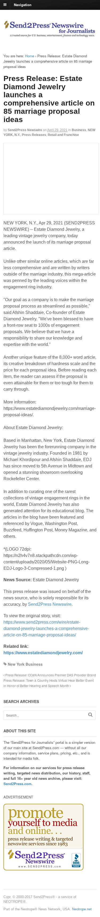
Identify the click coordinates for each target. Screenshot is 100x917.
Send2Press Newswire (25, 130)
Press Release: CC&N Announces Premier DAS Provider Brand (50, 675)
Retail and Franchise (63, 135)
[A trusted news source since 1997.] (50, 34)
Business (79, 130)
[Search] (90, 714)
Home (29, 55)
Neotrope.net (82, 909)
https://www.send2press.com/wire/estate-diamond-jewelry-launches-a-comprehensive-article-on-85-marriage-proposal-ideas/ (46, 628)
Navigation (22, 4)
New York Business (25, 664)
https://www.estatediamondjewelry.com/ (43, 653)
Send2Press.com (17, 783)
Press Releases (34, 135)
